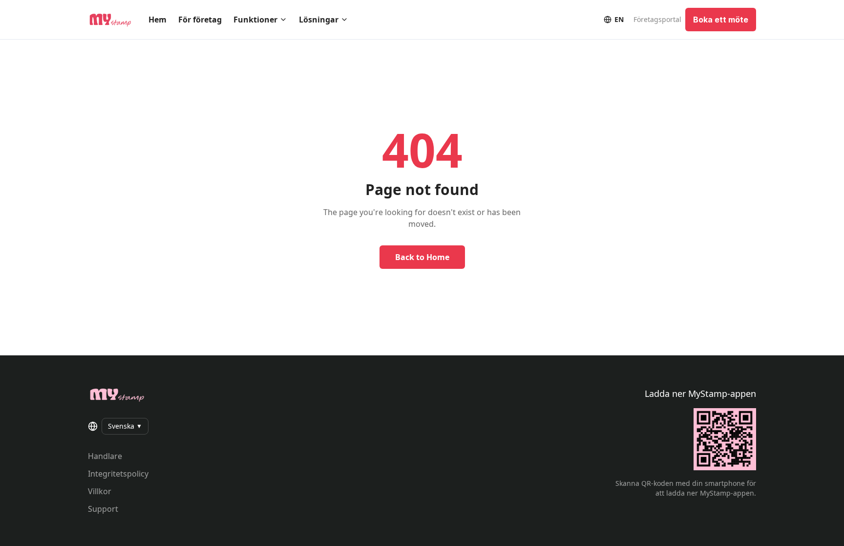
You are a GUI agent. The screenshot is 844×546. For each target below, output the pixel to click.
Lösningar (318, 19)
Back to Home (422, 257)
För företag (200, 19)
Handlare (105, 456)
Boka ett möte (720, 19)
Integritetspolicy (118, 473)
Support (103, 508)
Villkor (99, 491)
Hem (157, 19)
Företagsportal (657, 19)
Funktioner (255, 19)
